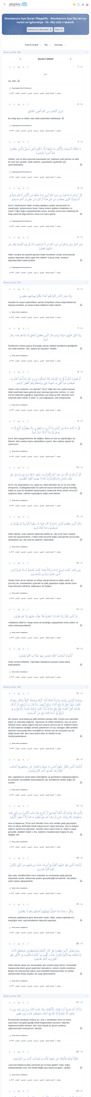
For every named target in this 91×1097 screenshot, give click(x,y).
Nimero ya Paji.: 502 (12, 52)
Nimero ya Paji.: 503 (12, 282)
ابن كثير (36, 93)
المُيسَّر (17, 93)
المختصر (23, 93)
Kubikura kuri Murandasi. (39, 29)
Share (57, 29)
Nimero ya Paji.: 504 (12, 687)
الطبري (42, 93)
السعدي (29, 93)
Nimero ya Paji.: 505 (12, 996)
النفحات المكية (50, 93)
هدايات (59, 93)
